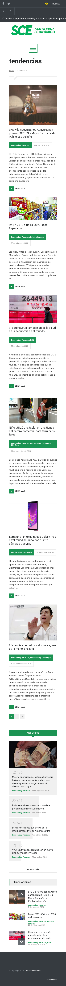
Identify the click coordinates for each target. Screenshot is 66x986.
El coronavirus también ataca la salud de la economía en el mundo (32, 329)
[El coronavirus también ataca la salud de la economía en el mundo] (33, 309)
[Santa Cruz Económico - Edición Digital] (33, 33)
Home (11, 70)
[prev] (21, 893)
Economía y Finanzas (20, 145)
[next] (21, 941)
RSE (32, 340)
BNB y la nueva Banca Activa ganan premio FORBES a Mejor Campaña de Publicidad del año (32, 133)
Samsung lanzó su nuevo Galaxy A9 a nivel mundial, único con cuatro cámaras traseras (32, 540)
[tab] (33, 734)
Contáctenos (51, 980)
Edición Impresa (37, 237)
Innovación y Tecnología (40, 443)
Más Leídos (33, 732)
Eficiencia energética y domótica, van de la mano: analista (32, 647)
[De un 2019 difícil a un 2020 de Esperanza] (33, 208)
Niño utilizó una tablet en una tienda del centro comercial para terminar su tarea (32, 431)
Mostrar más (33, 869)
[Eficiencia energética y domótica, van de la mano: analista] (33, 622)
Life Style (15, 445)
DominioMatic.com (33, 971)
